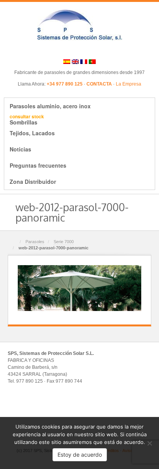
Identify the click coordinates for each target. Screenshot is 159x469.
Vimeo (95, 49)
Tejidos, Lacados (32, 133)
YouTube (105, 49)
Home (14, 242)
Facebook (64, 49)
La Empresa (128, 84)
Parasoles (34, 241)
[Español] (66, 61)
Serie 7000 (64, 241)
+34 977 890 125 (65, 84)
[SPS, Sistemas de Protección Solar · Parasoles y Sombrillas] (79, 24)
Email (53, 49)
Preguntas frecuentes (38, 165)
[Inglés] (75, 61)
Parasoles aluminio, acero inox (50, 106)
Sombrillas (27, 119)
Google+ (74, 49)
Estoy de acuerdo (80, 454)
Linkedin (85, 49)
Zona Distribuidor (33, 181)
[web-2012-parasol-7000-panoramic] (79, 288)
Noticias (20, 149)
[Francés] (83, 61)
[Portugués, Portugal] (92, 61)
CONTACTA (99, 84)
